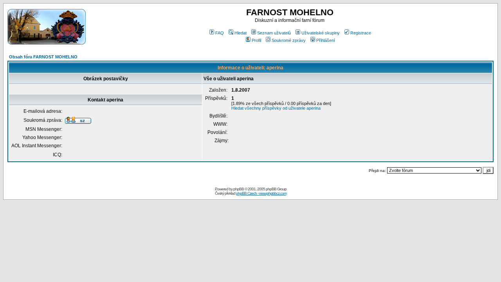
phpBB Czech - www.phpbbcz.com (261, 193)
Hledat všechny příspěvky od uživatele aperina (276, 108)
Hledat (240, 33)
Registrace (360, 33)
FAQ (219, 33)
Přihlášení (325, 40)
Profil (256, 40)
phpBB (238, 189)
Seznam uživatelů (274, 33)
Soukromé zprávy (289, 40)
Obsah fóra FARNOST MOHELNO (43, 56)
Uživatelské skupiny (320, 33)
